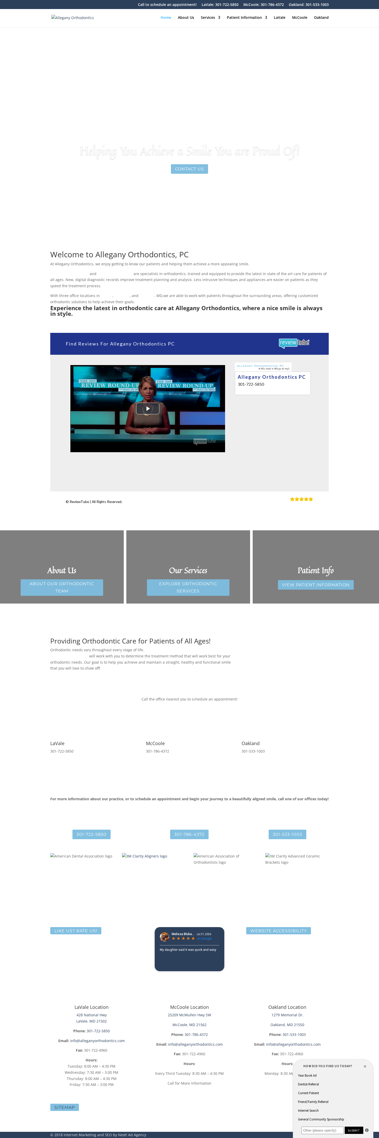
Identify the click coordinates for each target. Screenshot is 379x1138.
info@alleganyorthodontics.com (97, 1040)
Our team (79, 656)
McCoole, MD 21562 (189, 1024)
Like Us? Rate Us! (75, 930)
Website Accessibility (278, 930)
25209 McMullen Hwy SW (189, 1014)
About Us (186, 18)
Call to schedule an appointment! (167, 5)
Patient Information (244, 18)
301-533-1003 (287, 834)
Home (166, 18)
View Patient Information (316, 584)
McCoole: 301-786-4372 (263, 5)
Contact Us (189, 169)
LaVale (279, 18)
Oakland (321, 18)
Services (208, 18)
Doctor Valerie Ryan (115, 273)
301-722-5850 (91, 834)
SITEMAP (64, 1107)
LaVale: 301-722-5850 (220, 5)
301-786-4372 (189, 834)
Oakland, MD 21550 (287, 1024)
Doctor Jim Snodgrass (69, 273)
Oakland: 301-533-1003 (309, 5)
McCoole (299, 18)
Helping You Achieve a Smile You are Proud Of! (190, 150)
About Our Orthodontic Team (62, 587)
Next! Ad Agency (132, 1134)
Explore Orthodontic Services (188, 587)
